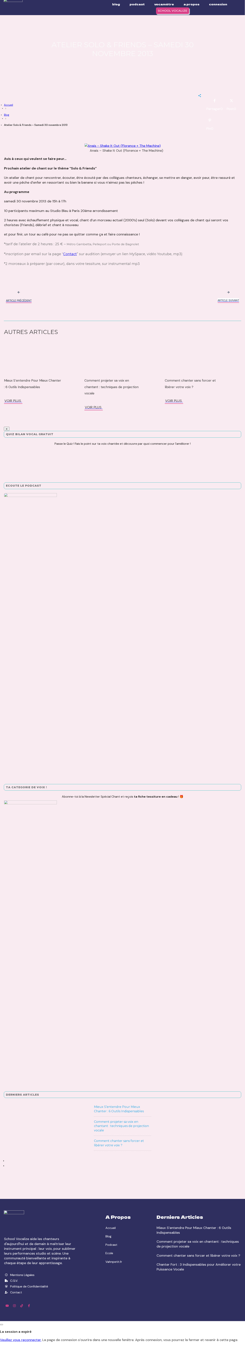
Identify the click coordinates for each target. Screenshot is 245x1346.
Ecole (109, 1253)
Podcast (111, 1245)
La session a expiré (16, 1331)
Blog (108, 1236)
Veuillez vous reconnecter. (20, 1340)
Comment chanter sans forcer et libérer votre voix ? (198, 1255)
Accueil (110, 1228)
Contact (70, 254)
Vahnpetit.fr (113, 1262)
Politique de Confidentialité (29, 1286)
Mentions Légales (22, 1275)
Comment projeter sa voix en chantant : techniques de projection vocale (111, 386)
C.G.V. (14, 1281)
